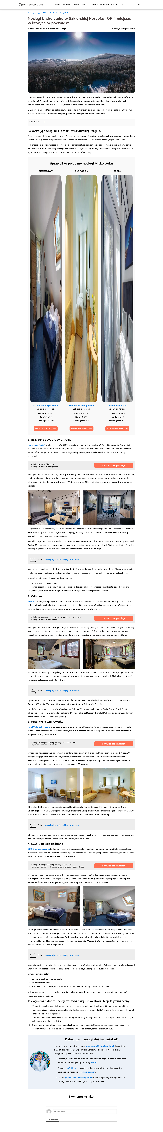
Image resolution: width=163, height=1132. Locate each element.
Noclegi (85, 5)
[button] (139, 4)
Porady (94, 5)
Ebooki (77, 5)
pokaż (43, 122)
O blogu (119, 5)
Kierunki (57, 5)
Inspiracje (67, 5)
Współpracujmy (107, 5)
